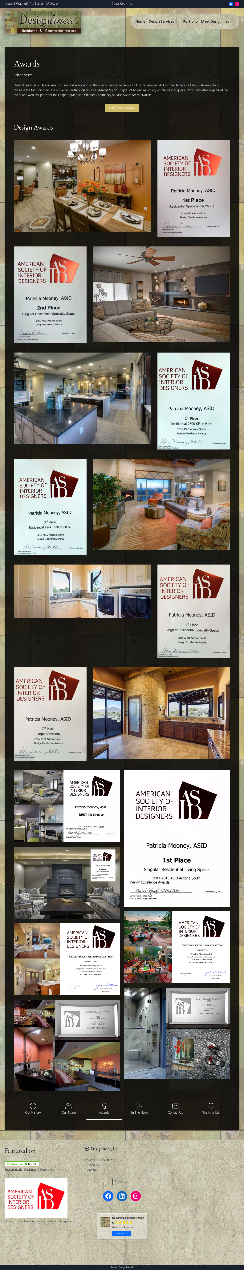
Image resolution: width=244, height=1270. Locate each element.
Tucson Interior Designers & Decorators (29, 1169)
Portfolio (190, 21)
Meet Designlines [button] (215, 21)
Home (140, 21)
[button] (67, 806)
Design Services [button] (161, 21)
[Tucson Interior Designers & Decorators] (42, 1163)
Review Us (122, 1233)
